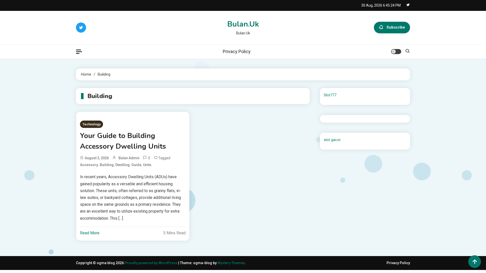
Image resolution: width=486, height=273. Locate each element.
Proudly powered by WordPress (151, 263)
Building (107, 165)
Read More (89, 233)
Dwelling (122, 165)
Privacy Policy (237, 51)
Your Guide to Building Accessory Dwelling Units (123, 141)
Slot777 (330, 95)
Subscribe (396, 27)
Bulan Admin (128, 158)
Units (147, 165)
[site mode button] (396, 51)
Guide (136, 165)
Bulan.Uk (243, 24)
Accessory (89, 165)
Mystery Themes (231, 263)
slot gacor (332, 140)
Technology (91, 124)
